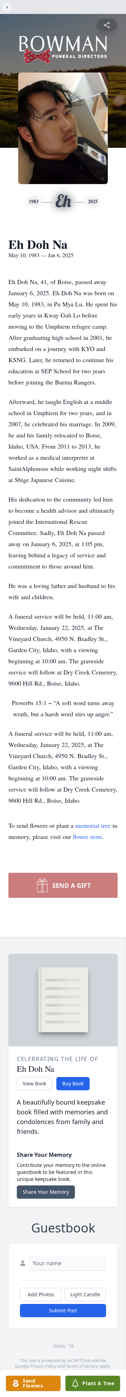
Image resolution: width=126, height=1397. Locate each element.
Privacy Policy (43, 1366)
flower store (87, 836)
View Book (34, 1083)
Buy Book (73, 1083)
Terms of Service (82, 1366)
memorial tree (93, 825)
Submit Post (63, 1310)
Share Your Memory (46, 1192)
